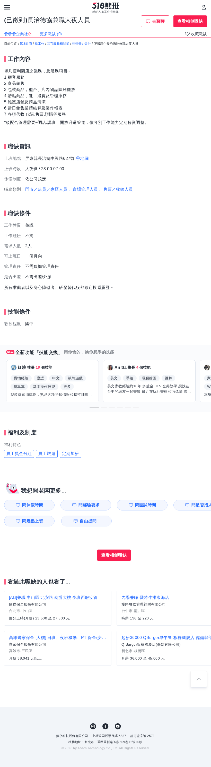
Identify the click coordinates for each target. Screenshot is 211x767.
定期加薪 (70, 453)
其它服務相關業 (58, 43)
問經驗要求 (89, 505)
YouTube (118, 726)
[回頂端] (199, 679)
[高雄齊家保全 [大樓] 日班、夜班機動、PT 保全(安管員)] (57, 648)
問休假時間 (32, 505)
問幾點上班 (32, 521)
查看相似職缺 (190, 21)
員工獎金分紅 (19, 453)
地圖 (84, 158)
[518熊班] (105, 8)
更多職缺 (51, 34)
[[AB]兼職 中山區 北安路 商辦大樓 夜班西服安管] (57, 608)
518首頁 (26, 43)
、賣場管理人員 (83, 189)
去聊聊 (158, 21)
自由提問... (90, 521)
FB (105, 726)
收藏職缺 (199, 34)
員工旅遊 (46, 453)
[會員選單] (204, 7)
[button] (94, 407)
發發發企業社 (81, 43)
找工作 (39, 43)
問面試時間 (145, 505)
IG (93, 726)
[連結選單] (7, 7)
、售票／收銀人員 (116, 189)
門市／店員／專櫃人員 (46, 189)
